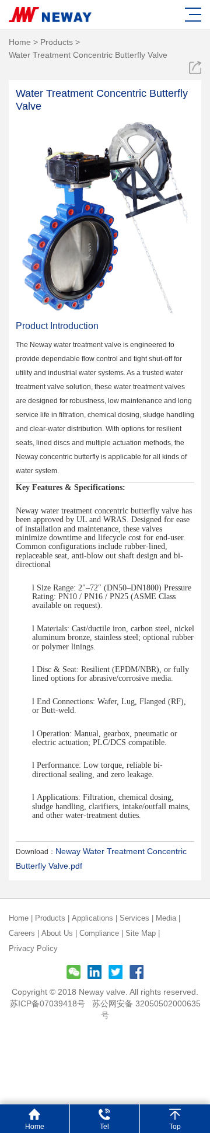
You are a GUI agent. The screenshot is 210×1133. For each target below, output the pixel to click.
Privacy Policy (33, 948)
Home (20, 42)
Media (166, 918)
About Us (57, 933)
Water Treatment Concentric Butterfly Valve (88, 55)
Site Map (140, 933)
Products (56, 42)
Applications (92, 918)
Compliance (99, 933)
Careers (22, 933)
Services (134, 918)
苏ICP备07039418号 (47, 1003)
